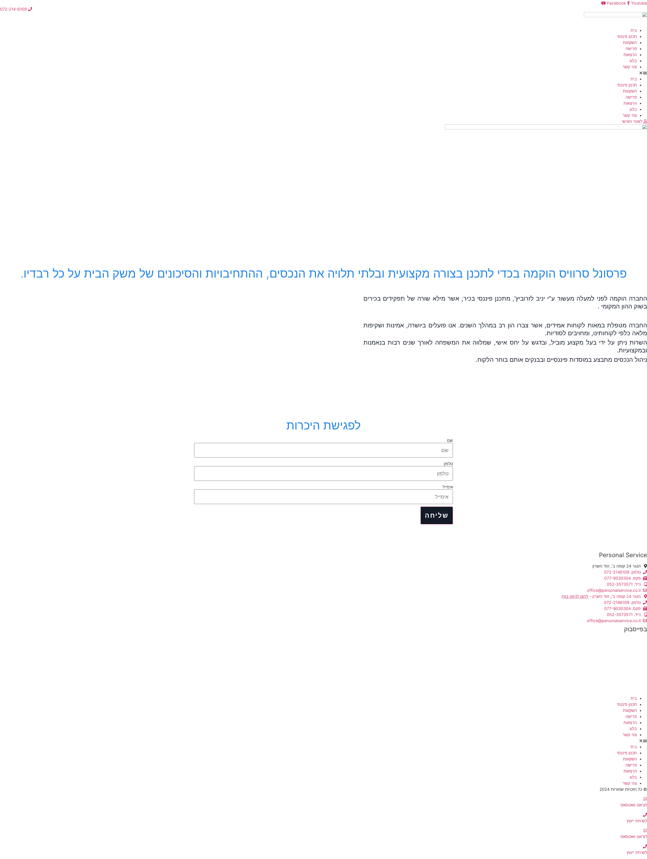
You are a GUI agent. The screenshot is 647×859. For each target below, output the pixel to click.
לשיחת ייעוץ (637, 820)
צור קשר (629, 66)
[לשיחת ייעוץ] (645, 814)
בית (634, 30)
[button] (323, 73)
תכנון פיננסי (627, 36)
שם (450, 440)
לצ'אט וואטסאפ (633, 804)
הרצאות (630, 54)
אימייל (448, 487)
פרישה (631, 48)
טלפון (448, 464)
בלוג (633, 60)
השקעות (630, 42)
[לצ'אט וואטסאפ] (645, 798)
